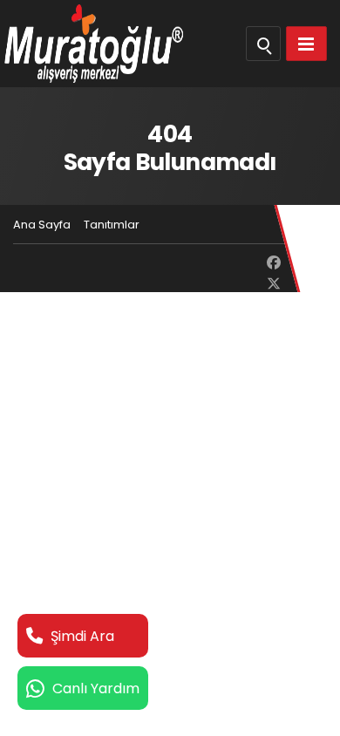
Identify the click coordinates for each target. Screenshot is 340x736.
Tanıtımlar (111, 224)
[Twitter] (274, 284)
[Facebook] (274, 263)
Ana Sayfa (42, 224)
